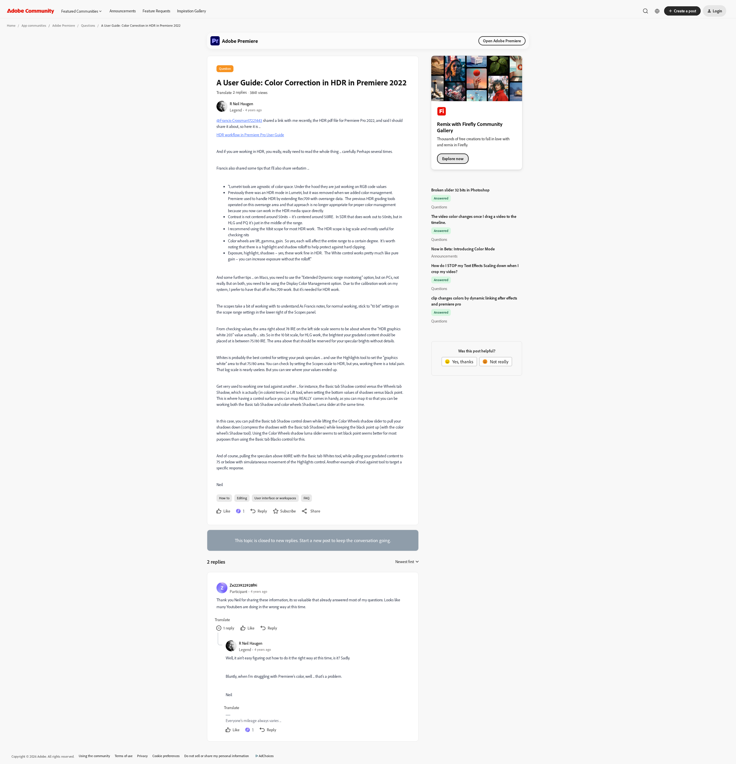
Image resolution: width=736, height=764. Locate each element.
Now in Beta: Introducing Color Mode (463, 248)
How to (224, 498)
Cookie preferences (166, 756)
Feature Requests (156, 10)
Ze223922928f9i (243, 585)
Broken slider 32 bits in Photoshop (460, 189)
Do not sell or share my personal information (216, 756)
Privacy (142, 756)
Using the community (94, 756)
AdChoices (266, 756)
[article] (312, 607)
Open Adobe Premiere (502, 40)
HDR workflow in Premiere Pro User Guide (250, 134)
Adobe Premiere (63, 25)
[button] (682, 11)
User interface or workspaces (275, 498)
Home (11, 25)
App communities (34, 25)
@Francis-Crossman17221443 (239, 120)
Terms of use (124, 756)
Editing (242, 498)
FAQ (306, 498)
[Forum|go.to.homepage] (30, 11)
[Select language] (657, 11)
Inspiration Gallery (191, 10)
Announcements (123, 10)
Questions (88, 25)
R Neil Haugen (241, 103)
